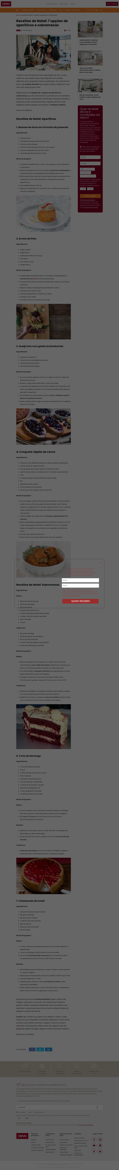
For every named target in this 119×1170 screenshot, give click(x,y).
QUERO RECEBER (80, 601)
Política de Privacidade (73, 596)
